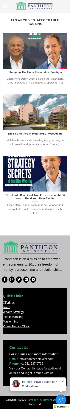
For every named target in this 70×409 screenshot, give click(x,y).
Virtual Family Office (16, 326)
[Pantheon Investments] (34, 6)
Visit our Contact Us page (26, 368)
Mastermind (10, 321)
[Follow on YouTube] (33, 279)
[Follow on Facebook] (4, 279)
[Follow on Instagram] (12, 279)
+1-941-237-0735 (31, 363)
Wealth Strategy (13, 312)
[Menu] (5, 6)
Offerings (9, 302)
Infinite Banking (13, 316)
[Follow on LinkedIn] (26, 279)
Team (6, 307)
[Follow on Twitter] (19, 279)
